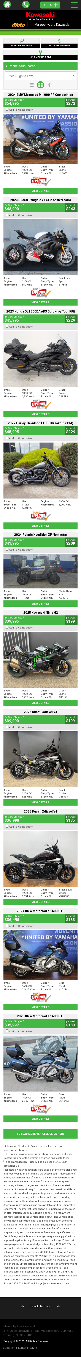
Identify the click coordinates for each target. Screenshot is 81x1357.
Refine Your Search (20, 66)
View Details (40, 191)
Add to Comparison (21, 109)
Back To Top (40, 1306)
